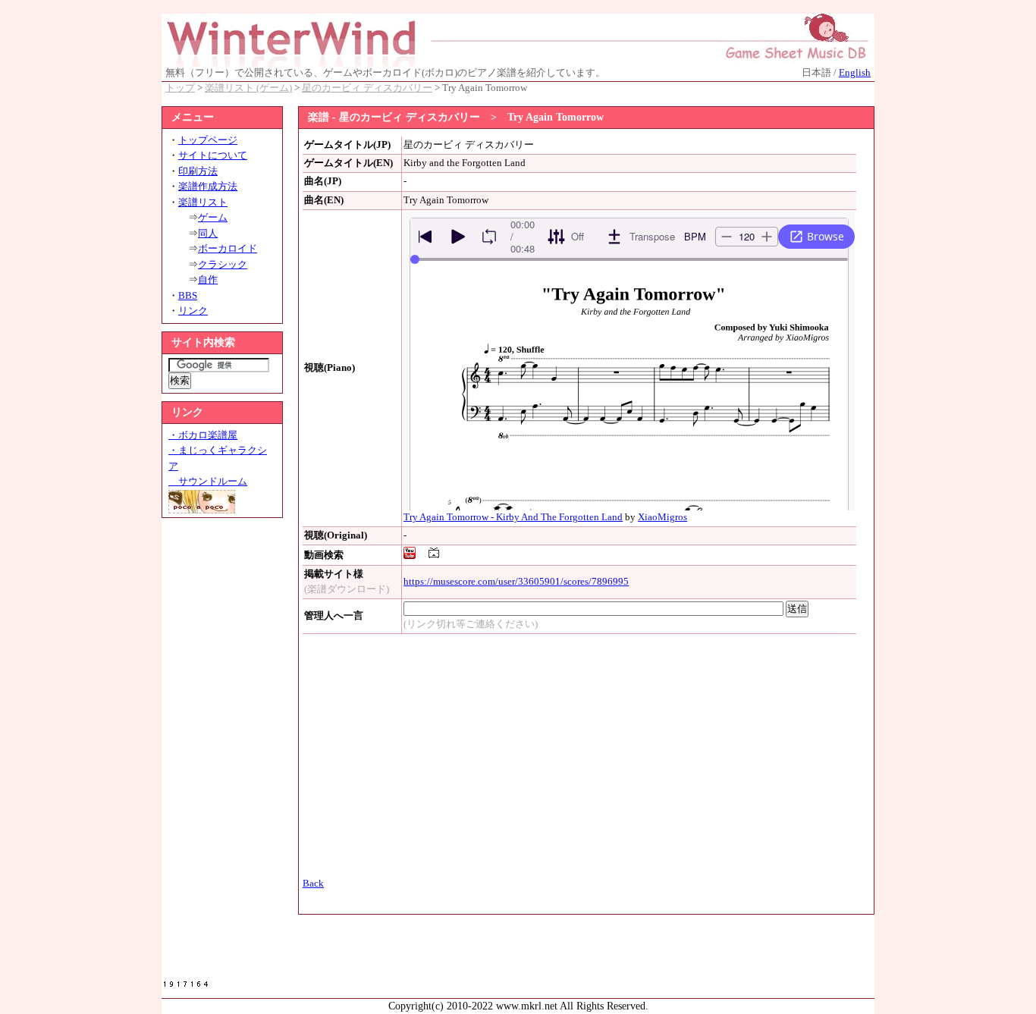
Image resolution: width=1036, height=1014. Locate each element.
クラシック (222, 264)
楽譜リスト (203, 202)
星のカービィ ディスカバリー (367, 88)
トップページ (207, 140)
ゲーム (213, 217)
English (855, 72)
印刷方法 (198, 171)
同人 (208, 233)
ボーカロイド (227, 248)
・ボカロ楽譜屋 (202, 435)
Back (313, 883)
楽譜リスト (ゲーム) (248, 88)
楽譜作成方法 (207, 186)
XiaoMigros (662, 517)
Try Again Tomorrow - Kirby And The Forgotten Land (513, 517)
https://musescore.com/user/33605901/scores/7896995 (516, 581)
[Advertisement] (222, 753)
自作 (208, 280)
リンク (193, 311)
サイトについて (212, 155)
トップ (180, 88)
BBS (187, 295)
